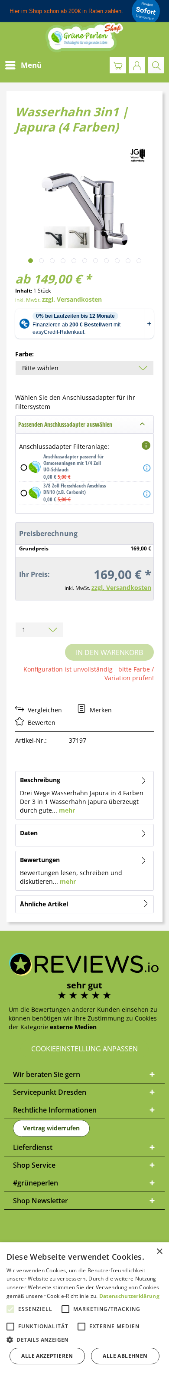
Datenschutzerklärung (129, 1296)
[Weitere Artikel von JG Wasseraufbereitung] (138, 155)
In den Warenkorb (109, 652)
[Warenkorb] (118, 65)
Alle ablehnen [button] (125, 1356)
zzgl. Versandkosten (72, 299)
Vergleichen (44, 710)
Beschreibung (40, 780)
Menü (31, 65)
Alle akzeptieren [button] (47, 1356)
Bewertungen (40, 860)
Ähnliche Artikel (44, 904)
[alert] (84, 1307)
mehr (66, 810)
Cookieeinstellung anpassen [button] (84, 1049)
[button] (84, 1339)
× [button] (159, 1251)
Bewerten (40, 722)
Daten (29, 833)
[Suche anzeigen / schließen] (156, 65)
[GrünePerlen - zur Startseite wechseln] (85, 37)
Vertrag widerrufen (51, 1128)
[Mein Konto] (137, 65)
